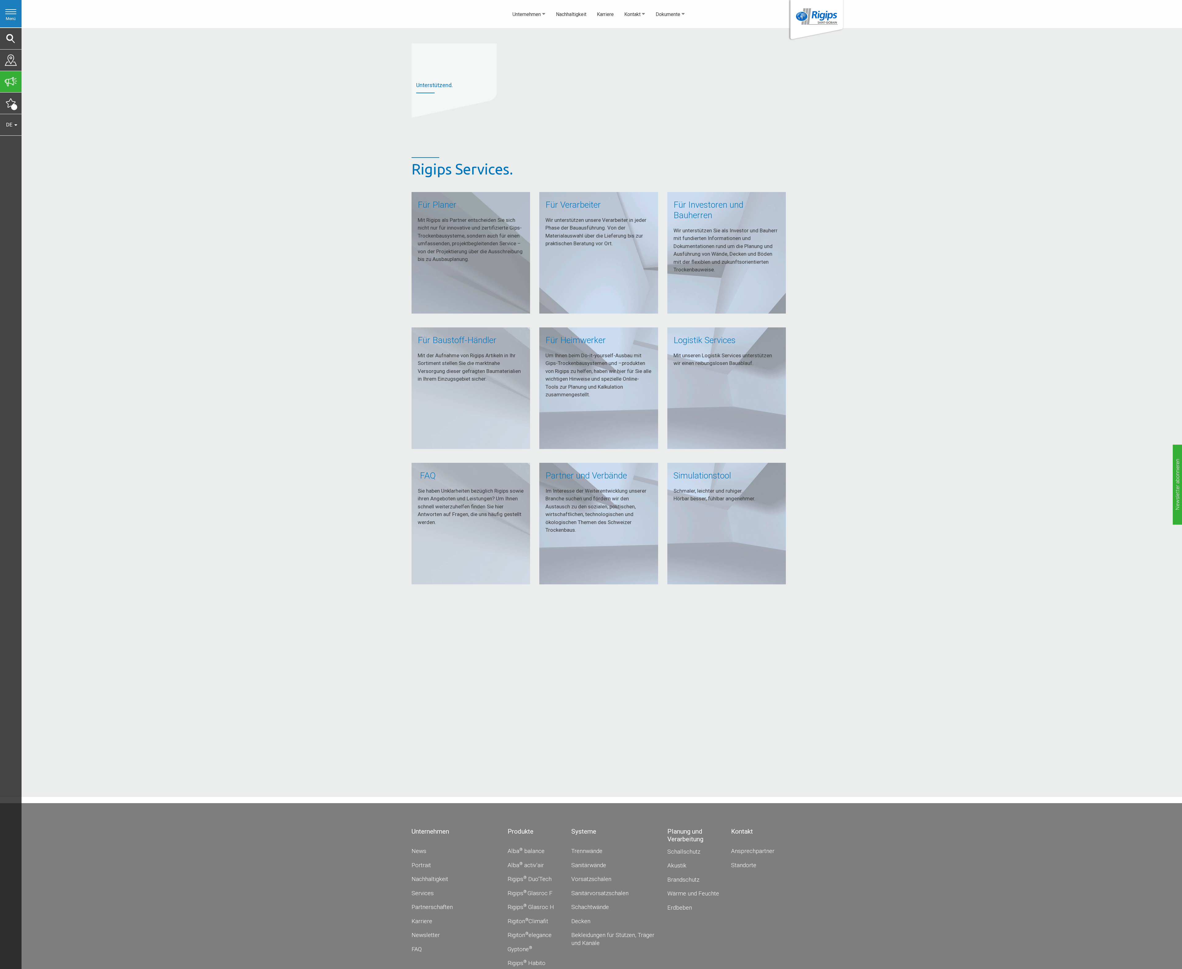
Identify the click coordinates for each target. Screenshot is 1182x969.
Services (423, 893)
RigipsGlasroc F (530, 893)
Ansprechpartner (752, 851)
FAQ (417, 949)
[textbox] (758, 848)
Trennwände (586, 851)
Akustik (676, 865)
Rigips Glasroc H (531, 907)
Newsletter (426, 935)
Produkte (520, 831)
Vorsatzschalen (591, 879)
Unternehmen (527, 14)
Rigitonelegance (530, 935)
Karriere (605, 14)
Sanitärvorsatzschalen (600, 893)
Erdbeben (679, 907)
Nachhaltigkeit (571, 14)
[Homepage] (816, 21)
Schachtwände (590, 907)
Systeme (583, 831)
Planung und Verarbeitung (685, 835)
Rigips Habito (526, 963)
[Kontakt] (11, 58)
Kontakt (632, 14)
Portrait (421, 865)
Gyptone (520, 949)
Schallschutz (683, 851)
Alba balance (526, 851)
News (419, 851)
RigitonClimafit (528, 921)
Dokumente (668, 14)
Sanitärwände (588, 865)
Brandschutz (683, 879)
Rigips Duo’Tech (530, 879)
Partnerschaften (432, 907)
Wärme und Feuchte (693, 893)
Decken (580, 921)
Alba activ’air (526, 865)
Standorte (743, 865)
